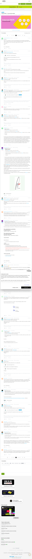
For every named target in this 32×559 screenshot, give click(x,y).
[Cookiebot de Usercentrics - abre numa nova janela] (27, 271)
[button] (23, 4)
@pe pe (9, 150)
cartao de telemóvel (3, 544)
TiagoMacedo (5, 296)
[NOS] (3, 1)
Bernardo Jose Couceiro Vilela (8, 211)
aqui (20, 118)
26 (18, 35)
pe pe (4, 106)
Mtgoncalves (5, 378)
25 (17, 35)
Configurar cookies (15, 287)
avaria (2, 539)
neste (16, 131)
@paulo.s (7, 78)
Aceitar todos (26, 287)
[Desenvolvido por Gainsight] (16, 548)
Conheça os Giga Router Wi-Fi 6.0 (5, 523)
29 (22, 35)
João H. (5, 89)
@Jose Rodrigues (6, 200)
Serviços (2, 529)
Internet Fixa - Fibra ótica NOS (5, 533)
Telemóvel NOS (3, 527)
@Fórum (26, 172)
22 (13, 35)
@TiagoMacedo (8, 319)
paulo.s (5, 68)
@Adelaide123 (8, 164)
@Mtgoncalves (8, 405)
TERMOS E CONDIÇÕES (14, 554)
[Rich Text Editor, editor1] (16, 468)
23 (14, 35)
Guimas (5, 389)
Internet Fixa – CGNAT (4, 528)
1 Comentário (3, 540)
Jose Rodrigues (6, 147)
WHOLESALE (20, 554)
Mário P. (5, 77)
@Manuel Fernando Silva (9, 52)
